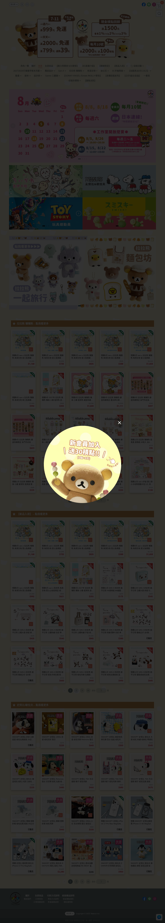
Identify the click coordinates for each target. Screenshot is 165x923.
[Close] (119, 422)
